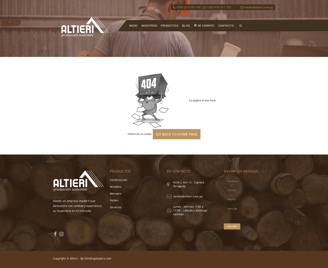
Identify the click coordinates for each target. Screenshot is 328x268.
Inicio (133, 25)
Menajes (115, 193)
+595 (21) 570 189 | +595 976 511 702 (203, 7)
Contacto (226, 25)
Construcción (118, 180)
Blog (186, 25)
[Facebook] (55, 234)
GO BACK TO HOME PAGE (176, 134)
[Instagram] (61, 234)
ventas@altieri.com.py (258, 7)
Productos (169, 25)
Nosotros (149, 25)
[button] (240, 25)
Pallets (114, 200)
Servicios (116, 207)
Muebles (115, 186)
